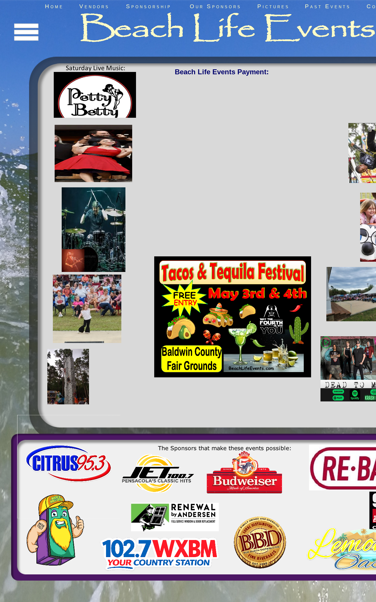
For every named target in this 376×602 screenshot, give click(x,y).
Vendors (94, 6)
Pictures (273, 6)
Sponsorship (149, 6)
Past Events (328, 6)
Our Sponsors (215, 6)
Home (54, 6)
